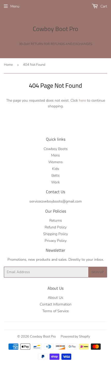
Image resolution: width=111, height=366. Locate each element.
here (82, 100)
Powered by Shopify (75, 336)
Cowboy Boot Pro (55, 29)
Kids (55, 168)
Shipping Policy (55, 233)
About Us (55, 297)
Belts (55, 175)
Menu (14, 6)
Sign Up (98, 272)
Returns (55, 220)
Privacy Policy (56, 240)
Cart (103, 6)
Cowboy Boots (56, 148)
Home (8, 64)
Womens (55, 162)
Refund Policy (56, 227)
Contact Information (56, 304)
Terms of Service (55, 311)
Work (55, 182)
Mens (55, 155)
